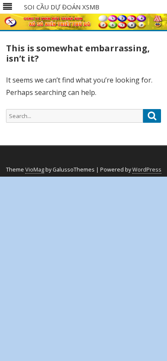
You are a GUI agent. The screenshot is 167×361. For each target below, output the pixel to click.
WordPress (146, 169)
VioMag (34, 169)
